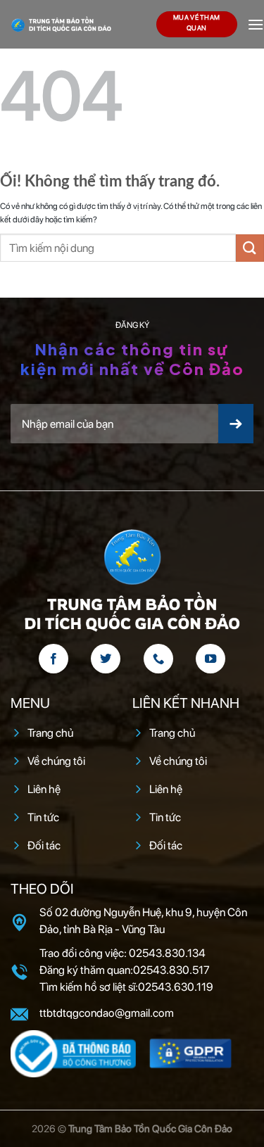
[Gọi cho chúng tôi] (158, 658)
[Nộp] (250, 248)
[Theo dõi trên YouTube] (210, 658)
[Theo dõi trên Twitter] (105, 658)
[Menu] (255, 24)
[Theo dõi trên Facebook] (53, 658)
